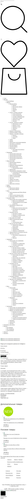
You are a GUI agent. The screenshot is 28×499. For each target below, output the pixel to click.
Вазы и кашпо (13, 163)
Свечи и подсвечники (15, 176)
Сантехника (9, 306)
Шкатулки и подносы (15, 183)
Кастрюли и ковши (17, 213)
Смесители (12, 321)
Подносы (15, 242)
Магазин (6, 99)
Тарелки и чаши (16, 273)
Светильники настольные (16, 156)
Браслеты (15, 299)
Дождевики (15, 289)
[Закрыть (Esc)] (1, 496)
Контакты (6, 333)
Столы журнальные (17, 115)
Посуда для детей (14, 246)
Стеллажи (15, 136)
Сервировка (9, 239)
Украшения (12, 297)
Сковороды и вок (17, 216)
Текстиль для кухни (14, 233)
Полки (14, 138)
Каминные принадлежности (16, 165)
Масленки (15, 266)
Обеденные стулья (17, 123)
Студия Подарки (5, 352)
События (9, 459)
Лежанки (15, 109)
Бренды (5, 326)
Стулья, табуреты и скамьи (16, 122)
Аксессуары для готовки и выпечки (18, 199)
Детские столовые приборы (19, 249)
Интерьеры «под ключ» (9, 324)
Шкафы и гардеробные (15, 131)
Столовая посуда (14, 263)
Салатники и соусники (18, 269)
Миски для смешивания (18, 200)
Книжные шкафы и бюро (15, 132)
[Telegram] (7, 490)
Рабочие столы (16, 119)
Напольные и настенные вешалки (18, 142)
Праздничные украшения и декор (18, 170)
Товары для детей (14, 179)
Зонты (14, 290)
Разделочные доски (17, 222)
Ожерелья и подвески (18, 303)
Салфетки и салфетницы (19, 243)
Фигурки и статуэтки (14, 180)
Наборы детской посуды (18, 252)
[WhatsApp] (13, 490)
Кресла (14, 108)
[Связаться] (3, 493)
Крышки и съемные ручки (19, 215)
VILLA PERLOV (9, 475)
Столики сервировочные (18, 116)
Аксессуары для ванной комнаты (18, 307)
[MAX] (2, 490)
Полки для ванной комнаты (19, 313)
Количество (3, 354)
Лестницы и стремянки (15, 143)
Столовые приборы (14, 276)
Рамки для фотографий (15, 175)
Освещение (9, 152)
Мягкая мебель (13, 103)
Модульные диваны (17, 106)
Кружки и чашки (16, 264)
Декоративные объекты (15, 162)
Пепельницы (13, 169)
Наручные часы (16, 292)
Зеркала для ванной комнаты (17, 309)
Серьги (14, 304)
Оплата (16, 464)
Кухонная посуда (14, 212)
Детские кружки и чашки (18, 247)
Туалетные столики (17, 118)
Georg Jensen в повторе (10, 360)
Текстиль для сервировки (16, 279)
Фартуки (15, 237)
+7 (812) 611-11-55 (14, 486)
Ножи (14, 220)
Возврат (21, 459)
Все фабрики (10, 327)
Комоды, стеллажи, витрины (16, 133)
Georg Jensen (4, 346)
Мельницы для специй (15, 217)
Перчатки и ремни (17, 293)
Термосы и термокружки (18, 230)
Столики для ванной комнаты (20, 317)
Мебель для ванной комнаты (17, 310)
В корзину (3, 356)
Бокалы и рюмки (17, 259)
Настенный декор (14, 166)
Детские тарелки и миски (19, 250)
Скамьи (14, 129)
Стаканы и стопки (17, 262)
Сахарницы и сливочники (19, 270)
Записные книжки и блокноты (17, 196)
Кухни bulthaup (10, 101)
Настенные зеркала (14, 189)
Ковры (8, 185)
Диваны (14, 105)
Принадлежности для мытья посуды (18, 232)
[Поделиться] (2, 496)
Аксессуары (12, 148)
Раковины (12, 320)
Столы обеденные (17, 113)
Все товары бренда (5, 456)
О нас (5, 98)
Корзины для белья (17, 311)
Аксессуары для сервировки (16, 240)
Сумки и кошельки (17, 296)
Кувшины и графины (17, 260)
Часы (11, 182)
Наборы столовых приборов (19, 277)
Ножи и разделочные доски (16, 219)
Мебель (8, 102)
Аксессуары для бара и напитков (14, 359)
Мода (8, 286)
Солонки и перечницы (18, 245)
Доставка (16, 461)
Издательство (10, 461)
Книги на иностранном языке (16, 195)
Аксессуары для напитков (19, 257)
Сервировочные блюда (18, 272)
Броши (14, 300)
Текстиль (12, 178)
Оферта (16, 459)
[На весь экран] (4, 496)
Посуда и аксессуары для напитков (18, 253)
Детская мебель (13, 145)
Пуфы (14, 111)
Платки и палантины (17, 294)
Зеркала (9, 186)
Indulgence (3, 396)
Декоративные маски (18, 168)
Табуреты (15, 128)
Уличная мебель (13, 146)
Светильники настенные (15, 155)
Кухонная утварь (11, 198)
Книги (8, 190)
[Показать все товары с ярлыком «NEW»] (8, 416)
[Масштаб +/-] (5, 496)
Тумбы (11, 139)
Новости (6, 331)
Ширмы (11, 141)
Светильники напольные (15, 153)
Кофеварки (15, 227)
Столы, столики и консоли (16, 112)
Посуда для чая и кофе (15, 223)
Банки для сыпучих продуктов (20, 207)
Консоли (15, 121)
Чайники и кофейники (18, 274)
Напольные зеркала (14, 188)
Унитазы (12, 323)
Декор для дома (10, 160)
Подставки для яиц (17, 267)
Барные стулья (16, 125)
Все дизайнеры (10, 329)
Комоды (14, 135)
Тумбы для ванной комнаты (19, 319)
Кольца (14, 302)
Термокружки (16, 229)
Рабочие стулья (16, 126)
